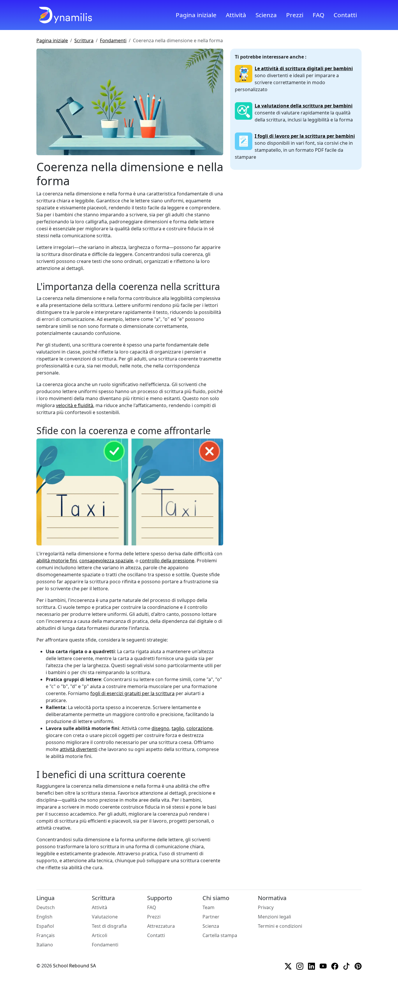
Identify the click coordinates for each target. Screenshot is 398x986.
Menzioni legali (274, 916)
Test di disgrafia (109, 926)
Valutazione (105, 916)
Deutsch (45, 907)
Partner (210, 916)
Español (45, 926)
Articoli (99, 935)
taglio (178, 728)
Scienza (266, 15)
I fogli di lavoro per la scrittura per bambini (305, 136)
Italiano (44, 944)
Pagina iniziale (196, 15)
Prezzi (294, 15)
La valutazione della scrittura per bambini (304, 106)
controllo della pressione (167, 560)
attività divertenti (78, 749)
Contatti (345, 15)
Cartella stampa (219, 935)
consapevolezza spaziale (106, 560)
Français (45, 935)
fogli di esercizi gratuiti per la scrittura (132, 693)
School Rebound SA (74, 965)
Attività (236, 15)
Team (208, 907)
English (44, 916)
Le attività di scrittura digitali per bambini (304, 68)
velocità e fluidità (74, 405)
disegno (160, 728)
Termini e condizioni (280, 926)
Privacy (266, 907)
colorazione (199, 728)
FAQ (318, 15)
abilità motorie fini (56, 560)
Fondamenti (113, 40)
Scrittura (84, 40)
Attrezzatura (161, 926)
